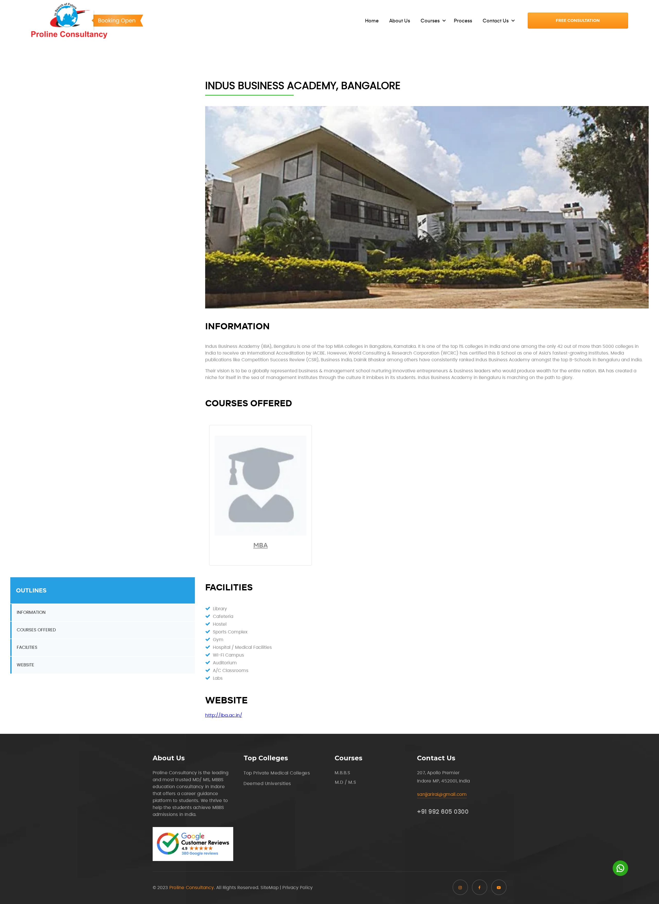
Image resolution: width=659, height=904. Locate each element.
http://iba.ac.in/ (223, 715)
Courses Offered (36, 630)
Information (31, 612)
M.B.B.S (342, 773)
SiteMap (269, 887)
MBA (260, 545)
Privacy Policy (297, 887)
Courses (430, 20)
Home (372, 20)
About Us (399, 20)
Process (463, 20)
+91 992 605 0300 (443, 812)
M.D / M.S (345, 782)
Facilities (27, 647)
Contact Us (496, 20)
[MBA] (261, 534)
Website (25, 665)
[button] (578, 21)
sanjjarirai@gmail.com (442, 794)
